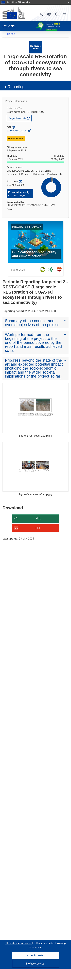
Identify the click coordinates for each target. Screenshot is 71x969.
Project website (17, 119)
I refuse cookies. (35, 963)
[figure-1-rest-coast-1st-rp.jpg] (35, 408)
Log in (41, 14)
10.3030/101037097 (17, 130)
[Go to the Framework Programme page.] (35, 47)
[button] (49, 14)
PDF (38, 528)
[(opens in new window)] (13, 13)
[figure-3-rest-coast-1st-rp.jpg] (35, 467)
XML (38, 518)
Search (57, 14)
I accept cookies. (35, 955)
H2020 (11, 34)
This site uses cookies (18, 943)
